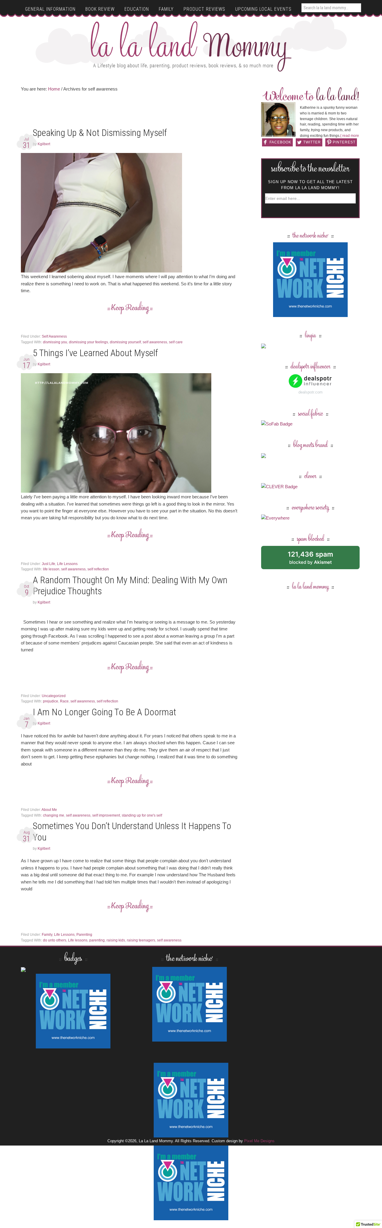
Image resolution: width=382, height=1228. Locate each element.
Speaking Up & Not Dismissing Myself (100, 132)
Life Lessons (67, 564)
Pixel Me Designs (259, 1141)
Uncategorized (54, 696)
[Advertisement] (129, 111)
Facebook (280, 142)
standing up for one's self (142, 815)
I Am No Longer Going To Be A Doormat (104, 712)
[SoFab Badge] (276, 423)
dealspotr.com (310, 392)
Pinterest (344, 142)
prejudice (50, 701)
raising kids (116, 940)
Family (47, 935)
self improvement (106, 815)
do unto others (54, 940)
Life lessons (77, 940)
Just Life (48, 564)
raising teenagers (141, 940)
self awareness (155, 342)
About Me (49, 810)
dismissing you (55, 342)
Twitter (312, 142)
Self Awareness (54, 336)
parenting (97, 940)
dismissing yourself (125, 342)
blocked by (317, 559)
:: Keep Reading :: (130, 308)
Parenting (84, 935)
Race (64, 701)
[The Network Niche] (310, 314)
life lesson (51, 569)
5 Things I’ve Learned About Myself (95, 353)
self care (176, 342)
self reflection (98, 569)
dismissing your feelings (88, 342)
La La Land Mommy (191, 46)
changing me (53, 815)
